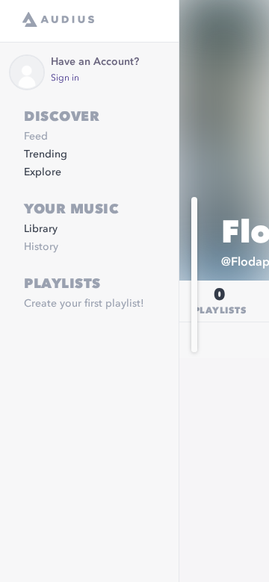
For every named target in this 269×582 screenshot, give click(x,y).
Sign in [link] (65, 78)
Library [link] (41, 229)
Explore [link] (42, 172)
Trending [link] (45, 154)
